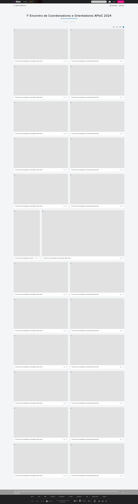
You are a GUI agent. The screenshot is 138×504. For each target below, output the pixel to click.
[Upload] (110, 2)
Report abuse (95, 496)
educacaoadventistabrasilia (69, 18)
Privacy (37, 501)
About (32, 496)
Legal (32, 501)
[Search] (92, 2)
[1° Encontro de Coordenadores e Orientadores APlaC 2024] (41, 44)
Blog (45, 496)
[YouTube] (102, 501)
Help (87, 496)
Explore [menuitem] (25, 1)
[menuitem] (39, 1)
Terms (42, 501)
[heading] (17, 1)
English (104, 496)
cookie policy (17, 493)
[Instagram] (106, 501)
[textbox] (100, 2)
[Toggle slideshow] (114, 27)
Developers (61, 496)
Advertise (53, 496)
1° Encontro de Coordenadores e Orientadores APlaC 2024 (28, 61)
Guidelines (79, 496)
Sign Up (121, 1)
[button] (113, 5)
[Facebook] (99, 501)
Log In (114, 1)
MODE (31, 1)
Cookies (71, 496)
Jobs (39, 496)
